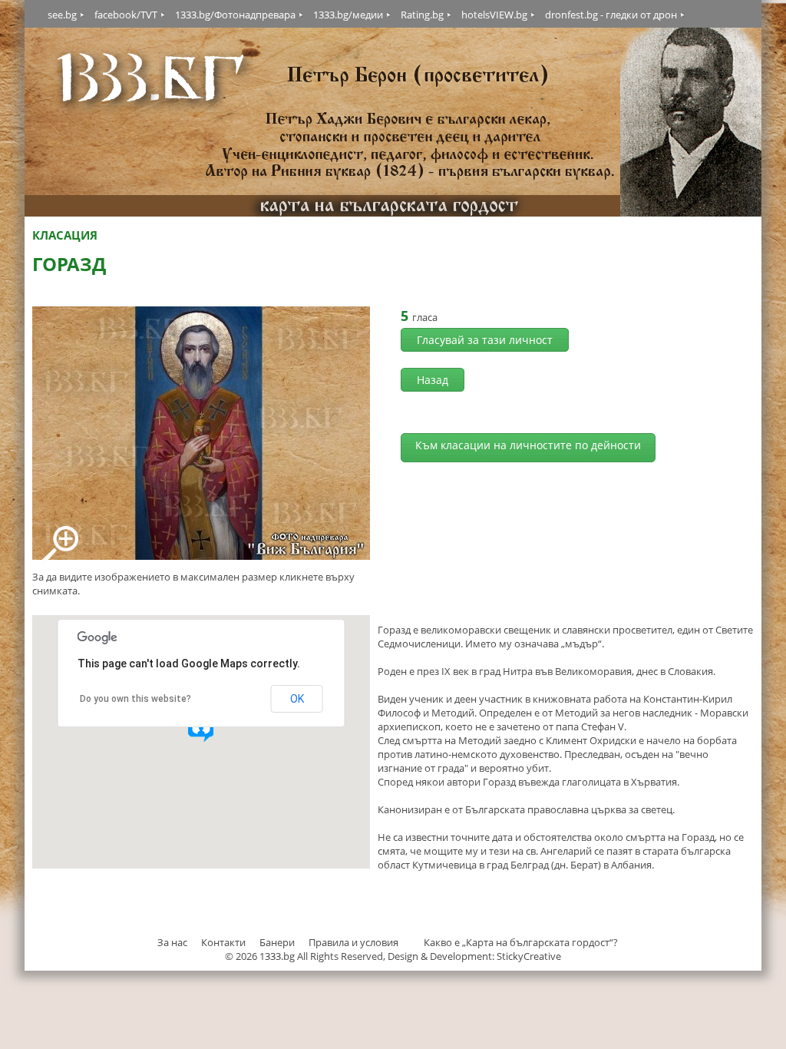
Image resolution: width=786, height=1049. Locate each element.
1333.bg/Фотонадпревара (235, 15)
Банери (278, 942)
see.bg (62, 15)
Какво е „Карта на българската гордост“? (521, 942)
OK (297, 699)
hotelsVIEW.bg (494, 15)
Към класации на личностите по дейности (528, 445)
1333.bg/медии (348, 15)
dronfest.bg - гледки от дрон (611, 15)
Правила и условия (353, 942)
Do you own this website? (135, 698)
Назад (432, 379)
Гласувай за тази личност (485, 340)
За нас (172, 942)
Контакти (223, 942)
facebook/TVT (125, 15)
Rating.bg (422, 15)
